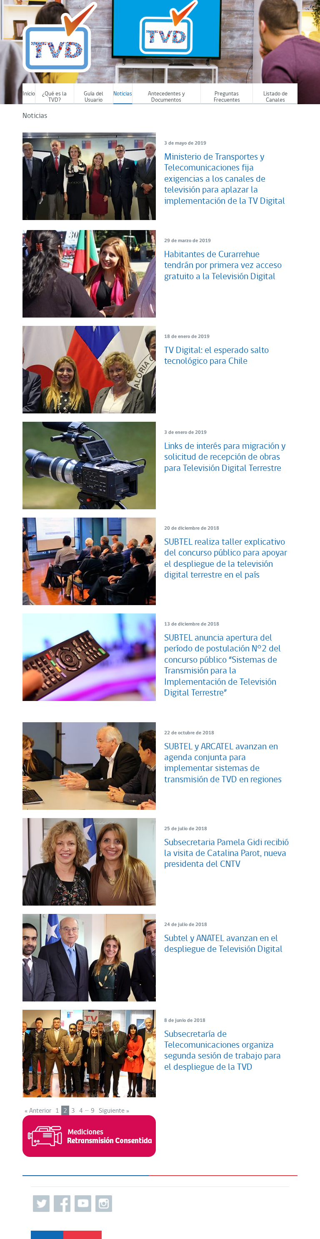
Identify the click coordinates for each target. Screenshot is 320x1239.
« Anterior (38, 1111)
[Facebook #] (62, 1203)
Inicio (28, 94)
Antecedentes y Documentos (166, 97)
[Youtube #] (83, 1203)
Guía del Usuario (93, 97)
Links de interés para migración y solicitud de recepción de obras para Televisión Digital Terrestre (224, 457)
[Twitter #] (41, 1203)
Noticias (122, 94)
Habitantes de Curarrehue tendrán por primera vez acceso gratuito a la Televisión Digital (223, 266)
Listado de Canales (275, 97)
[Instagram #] (103, 1203)
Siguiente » (114, 1111)
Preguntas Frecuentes (227, 97)
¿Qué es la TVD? (54, 97)
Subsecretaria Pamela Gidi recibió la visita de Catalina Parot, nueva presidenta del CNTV (226, 854)
